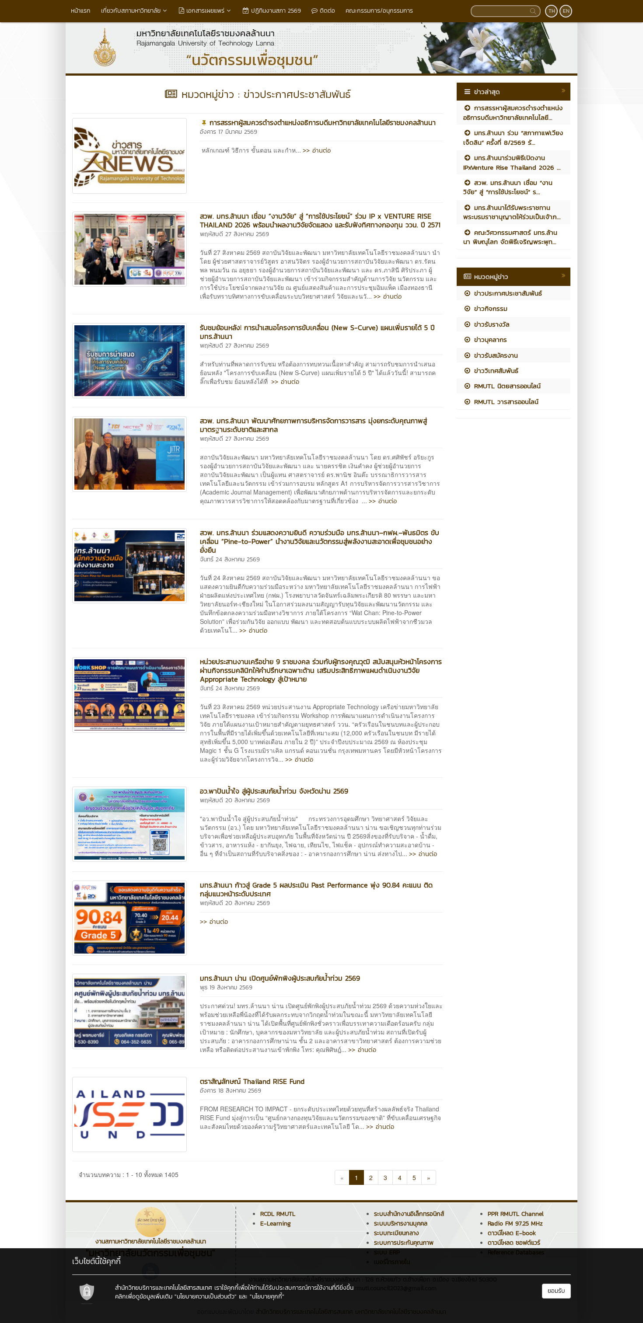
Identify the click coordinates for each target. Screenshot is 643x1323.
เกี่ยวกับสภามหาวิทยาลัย (131, 10)
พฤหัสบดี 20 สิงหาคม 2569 (235, 800)
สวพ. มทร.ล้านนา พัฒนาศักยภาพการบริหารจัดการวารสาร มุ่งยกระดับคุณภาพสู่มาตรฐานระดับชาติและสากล (313, 425)
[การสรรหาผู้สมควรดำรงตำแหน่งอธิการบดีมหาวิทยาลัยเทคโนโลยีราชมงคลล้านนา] (129, 154)
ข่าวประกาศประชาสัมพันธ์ (507, 293)
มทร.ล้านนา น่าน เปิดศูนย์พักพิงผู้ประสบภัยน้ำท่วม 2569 (280, 978)
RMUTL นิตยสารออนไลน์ (506, 386)
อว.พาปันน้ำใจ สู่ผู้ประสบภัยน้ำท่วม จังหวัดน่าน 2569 (274, 791)
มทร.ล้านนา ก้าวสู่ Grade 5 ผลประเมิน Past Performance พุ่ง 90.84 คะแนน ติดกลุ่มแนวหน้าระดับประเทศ (316, 889)
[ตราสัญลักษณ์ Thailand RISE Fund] (129, 1113)
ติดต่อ (326, 10)
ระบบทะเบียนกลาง (396, 1233)
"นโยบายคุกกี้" (267, 1296)
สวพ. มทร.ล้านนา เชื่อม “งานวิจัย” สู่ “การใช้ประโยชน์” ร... (507, 187)
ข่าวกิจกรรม (489, 308)
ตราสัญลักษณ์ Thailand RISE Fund (252, 1081)
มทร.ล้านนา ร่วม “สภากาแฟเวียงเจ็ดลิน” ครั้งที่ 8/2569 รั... (513, 137)
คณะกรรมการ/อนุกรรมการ (379, 10)
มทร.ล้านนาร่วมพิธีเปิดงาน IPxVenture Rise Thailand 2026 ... (512, 162)
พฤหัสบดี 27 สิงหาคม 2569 (234, 234)
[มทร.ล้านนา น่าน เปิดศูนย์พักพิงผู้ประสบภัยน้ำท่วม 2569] (129, 1010)
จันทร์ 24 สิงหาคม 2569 (230, 559)
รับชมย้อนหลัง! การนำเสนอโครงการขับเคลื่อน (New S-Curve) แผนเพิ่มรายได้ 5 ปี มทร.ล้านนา (317, 331)
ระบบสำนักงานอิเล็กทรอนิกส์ (409, 1214)
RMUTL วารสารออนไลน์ (505, 402)
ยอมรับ (556, 1290)
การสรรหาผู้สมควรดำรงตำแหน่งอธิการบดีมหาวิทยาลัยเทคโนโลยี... (513, 112)
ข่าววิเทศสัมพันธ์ (495, 371)
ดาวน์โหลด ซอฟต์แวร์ (514, 1242)
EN (566, 11)
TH (552, 11)
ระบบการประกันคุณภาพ (403, 1242)
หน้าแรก (81, 10)
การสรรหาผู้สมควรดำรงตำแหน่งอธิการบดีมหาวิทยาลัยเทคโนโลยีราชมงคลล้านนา (323, 122)
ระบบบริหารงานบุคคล (400, 1223)
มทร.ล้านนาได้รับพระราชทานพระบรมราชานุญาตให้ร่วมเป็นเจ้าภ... (512, 212)
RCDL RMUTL (277, 1214)
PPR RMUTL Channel (516, 1214)
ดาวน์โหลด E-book (512, 1233)
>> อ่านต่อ (317, 150)
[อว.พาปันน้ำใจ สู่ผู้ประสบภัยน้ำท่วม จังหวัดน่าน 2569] (129, 823)
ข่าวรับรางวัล (491, 324)
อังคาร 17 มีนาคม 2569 (228, 131)
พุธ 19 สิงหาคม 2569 (226, 987)
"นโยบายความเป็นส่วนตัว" (206, 1296)
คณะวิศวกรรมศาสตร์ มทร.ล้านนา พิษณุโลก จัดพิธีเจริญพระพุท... (510, 237)
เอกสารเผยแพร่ (204, 10)
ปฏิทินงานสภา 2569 (275, 10)
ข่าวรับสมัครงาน (495, 355)
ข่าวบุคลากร (489, 339)
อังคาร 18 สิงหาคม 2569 (230, 1090)
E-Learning (275, 1223)
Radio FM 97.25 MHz (515, 1223)
